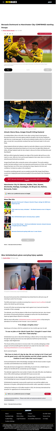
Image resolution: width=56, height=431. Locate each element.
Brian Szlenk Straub (8, 30)
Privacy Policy (31, 416)
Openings (19, 413)
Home (5, 244)
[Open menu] (3, 2)
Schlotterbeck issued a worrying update (29, 319)
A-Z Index (45, 418)
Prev (8, 70)
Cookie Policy (8, 418)
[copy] (12, 34)
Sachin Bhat (6, 258)
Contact (30, 413)
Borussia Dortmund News (15, 244)
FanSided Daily (9, 416)
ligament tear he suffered (38, 302)
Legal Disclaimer (21, 418)
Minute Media (9, 424)
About (7, 413)
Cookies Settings (9, 421)
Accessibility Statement (34, 418)
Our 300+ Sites (47, 413)
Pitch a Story (20, 416)
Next (48, 70)
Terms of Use (46, 416)
